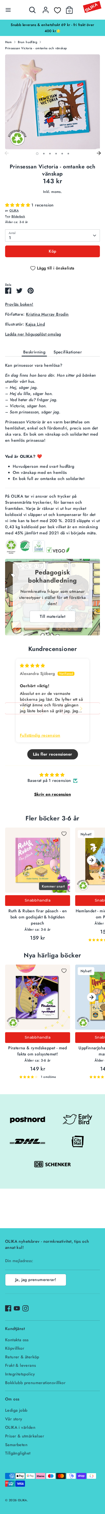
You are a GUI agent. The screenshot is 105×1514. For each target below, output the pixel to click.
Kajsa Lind (35, 324)
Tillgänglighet (18, 1453)
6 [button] (68, 153)
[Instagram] (25, 1308)
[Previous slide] (24, 708)
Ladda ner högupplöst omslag (33, 334)
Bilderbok (18, 216)
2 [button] (44, 153)
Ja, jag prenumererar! (35, 1280)
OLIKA (14, 210)
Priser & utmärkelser (24, 1436)
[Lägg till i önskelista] (64, 834)
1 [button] (37, 153)
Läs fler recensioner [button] (52, 754)
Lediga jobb (16, 1410)
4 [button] (56, 153)
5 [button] (62, 153)
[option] (52, 25)
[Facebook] (8, 1308)
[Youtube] (17, 1308)
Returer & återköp (22, 1357)
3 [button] (50, 153)
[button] (18, 205)
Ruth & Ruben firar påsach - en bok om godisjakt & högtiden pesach (37, 917)
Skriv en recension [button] (52, 794)
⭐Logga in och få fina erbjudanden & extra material (52, 24)
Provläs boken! (19, 304)
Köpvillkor (14, 1348)
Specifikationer (68, 352)
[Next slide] (81, 708)
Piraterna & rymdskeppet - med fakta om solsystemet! (37, 1051)
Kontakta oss (17, 1340)
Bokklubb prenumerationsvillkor (35, 1383)
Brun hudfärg (27, 42)
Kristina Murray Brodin (47, 314)
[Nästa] (99, 153)
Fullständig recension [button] (40, 735)
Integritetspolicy (20, 1374)
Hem (8, 42)
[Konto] (46, 8)
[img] (32, 666)
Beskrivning (34, 352)
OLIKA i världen (20, 1427)
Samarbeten (16, 1445)
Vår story (13, 1419)
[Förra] (6, 153)
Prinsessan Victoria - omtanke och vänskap (36, 48)
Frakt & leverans (20, 1365)
